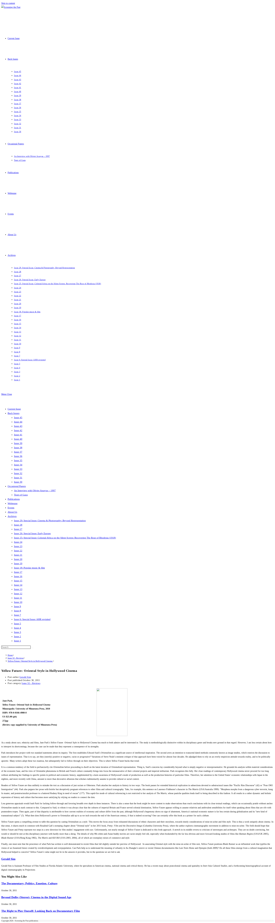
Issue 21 (18, 555)
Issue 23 (18, 546)
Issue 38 (18, 447)
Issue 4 (17, 628)
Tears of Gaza (21, 495)
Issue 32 (18, 473)
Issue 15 (18, 580)
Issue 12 (18, 593)
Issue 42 (18, 430)
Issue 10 (18, 602)
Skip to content (8, 3)
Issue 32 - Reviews (31, 683)
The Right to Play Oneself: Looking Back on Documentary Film (40, 911)
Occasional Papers (17, 486)
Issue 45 (18, 417)
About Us (12, 512)
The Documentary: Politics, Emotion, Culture (29, 883)
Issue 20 (18, 559)
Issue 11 (18, 598)
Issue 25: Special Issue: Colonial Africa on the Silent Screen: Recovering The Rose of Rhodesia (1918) (65, 537)
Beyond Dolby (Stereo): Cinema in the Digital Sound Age (36, 897)
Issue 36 (18, 456)
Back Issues (13, 413)
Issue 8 (17, 610)
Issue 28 (18, 525)
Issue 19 (18, 563)
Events (11, 507)
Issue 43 (18, 426)
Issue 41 (18, 434)
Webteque (13, 503)
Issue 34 (18, 464)
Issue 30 (18, 482)
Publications (14, 499)
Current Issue (14, 409)
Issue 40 (18, 439)
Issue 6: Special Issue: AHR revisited (32, 619)
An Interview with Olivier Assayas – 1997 (35, 490)
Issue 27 (18, 529)
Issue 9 (17, 606)
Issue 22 (18, 550)
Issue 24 (18, 542)
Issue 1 (17, 641)
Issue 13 (18, 589)
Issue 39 (18, 443)
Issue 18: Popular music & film (29, 568)
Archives (12, 516)
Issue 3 (17, 632)
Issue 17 (18, 572)
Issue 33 (18, 469)
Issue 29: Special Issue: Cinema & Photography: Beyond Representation (50, 520)
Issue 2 (17, 636)
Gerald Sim (25, 677)
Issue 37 (18, 452)
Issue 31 (18, 477)
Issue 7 (17, 615)
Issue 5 (17, 623)
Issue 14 (18, 585)
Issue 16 (18, 576)
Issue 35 (18, 460)
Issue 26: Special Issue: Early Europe (32, 533)
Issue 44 (18, 422)
